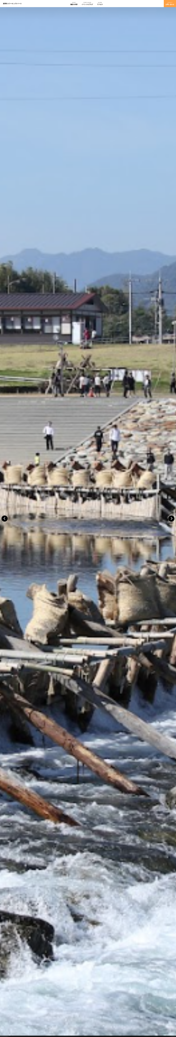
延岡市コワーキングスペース (12, 3)
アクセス (100, 4)
